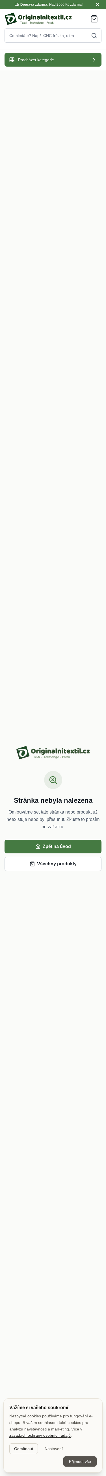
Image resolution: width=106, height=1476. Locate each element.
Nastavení (54, 1448)
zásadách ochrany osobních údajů (40, 1435)
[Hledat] (94, 35)
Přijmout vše (80, 1461)
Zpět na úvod (57, 846)
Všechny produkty (57, 863)
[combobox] (53, 35)
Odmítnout (23, 1448)
